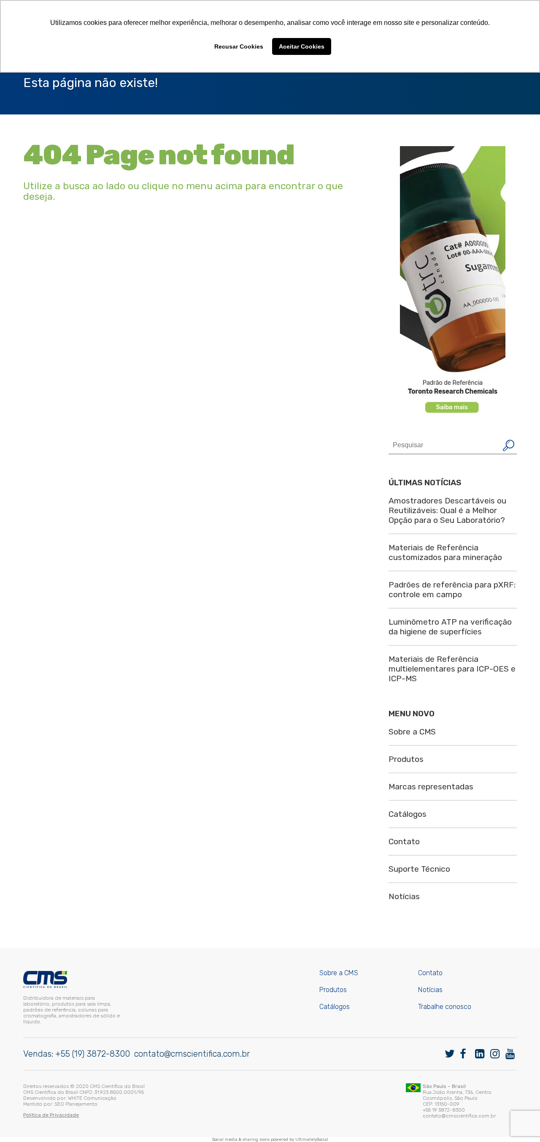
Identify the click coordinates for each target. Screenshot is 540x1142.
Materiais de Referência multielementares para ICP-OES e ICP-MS (452, 668)
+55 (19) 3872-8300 (92, 1054)
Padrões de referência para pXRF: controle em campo (452, 589)
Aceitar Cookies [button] (301, 46)
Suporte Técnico (419, 869)
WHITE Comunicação (92, 1098)
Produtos (406, 759)
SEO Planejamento (75, 1104)
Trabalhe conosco (444, 1007)
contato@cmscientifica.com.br (192, 1054)
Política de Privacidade (51, 1115)
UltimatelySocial (311, 1139)
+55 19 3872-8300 (444, 1110)
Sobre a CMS (412, 732)
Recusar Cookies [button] (238, 46)
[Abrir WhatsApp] (519, 1121)
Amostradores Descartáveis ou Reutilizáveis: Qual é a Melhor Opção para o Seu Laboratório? (447, 510)
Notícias (404, 896)
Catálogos (408, 814)
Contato (404, 841)
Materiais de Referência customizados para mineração (445, 552)
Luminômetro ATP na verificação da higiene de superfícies (450, 626)
